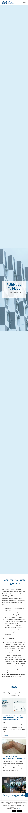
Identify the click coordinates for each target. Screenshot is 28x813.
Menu (24, 2)
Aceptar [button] (14, 810)
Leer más (12, 807)
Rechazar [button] (19, 810)
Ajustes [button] (19, 808)
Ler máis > (6, 735)
